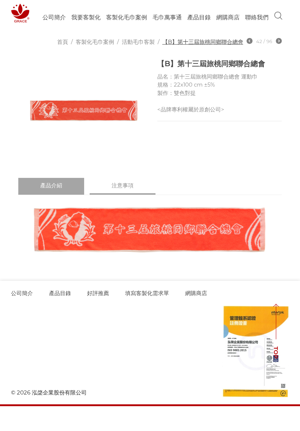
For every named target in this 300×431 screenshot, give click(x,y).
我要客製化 (86, 17)
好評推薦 (98, 293)
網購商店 (228, 17)
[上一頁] (249, 42)
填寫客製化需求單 (147, 293)
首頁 (62, 41)
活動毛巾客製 (138, 41)
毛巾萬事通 (167, 17)
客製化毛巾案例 (126, 17)
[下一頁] (279, 42)
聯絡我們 (257, 17)
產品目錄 (60, 293)
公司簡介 (54, 17)
